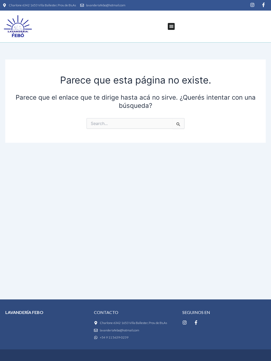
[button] (171, 26)
